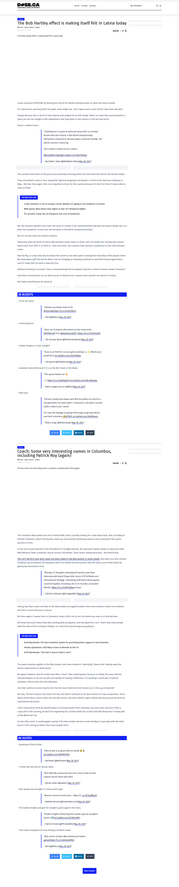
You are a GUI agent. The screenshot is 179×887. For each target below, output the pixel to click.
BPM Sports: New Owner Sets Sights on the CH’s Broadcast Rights (55, 209)
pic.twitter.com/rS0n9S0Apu (68, 355)
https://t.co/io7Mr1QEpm (63, 587)
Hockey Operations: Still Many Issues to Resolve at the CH (51, 647)
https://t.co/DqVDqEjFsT (58, 380)
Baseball (93, 6)
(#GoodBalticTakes (52, 155)
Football (84, 6)
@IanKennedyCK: (68, 333)
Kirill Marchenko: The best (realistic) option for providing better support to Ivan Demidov (66, 642)
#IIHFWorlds (49, 333)
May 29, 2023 (85, 161)
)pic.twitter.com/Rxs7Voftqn (74, 155)
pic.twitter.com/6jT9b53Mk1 (67, 817)
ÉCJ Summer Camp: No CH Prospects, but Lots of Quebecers (52, 214)
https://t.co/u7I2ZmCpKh (88, 333)
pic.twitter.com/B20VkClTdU (56, 754)
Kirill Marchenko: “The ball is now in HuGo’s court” (47, 652)
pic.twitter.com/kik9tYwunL (85, 416)
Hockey (77, 6)
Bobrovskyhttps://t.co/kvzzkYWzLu (60, 311)
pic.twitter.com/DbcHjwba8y (83, 380)
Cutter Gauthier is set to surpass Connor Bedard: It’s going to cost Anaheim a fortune (64, 204)
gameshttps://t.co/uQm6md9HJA (59, 840)
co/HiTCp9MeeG (89, 795)
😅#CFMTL (67, 416)
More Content (89, 871)
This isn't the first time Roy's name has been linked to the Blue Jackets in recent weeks (58, 559)
